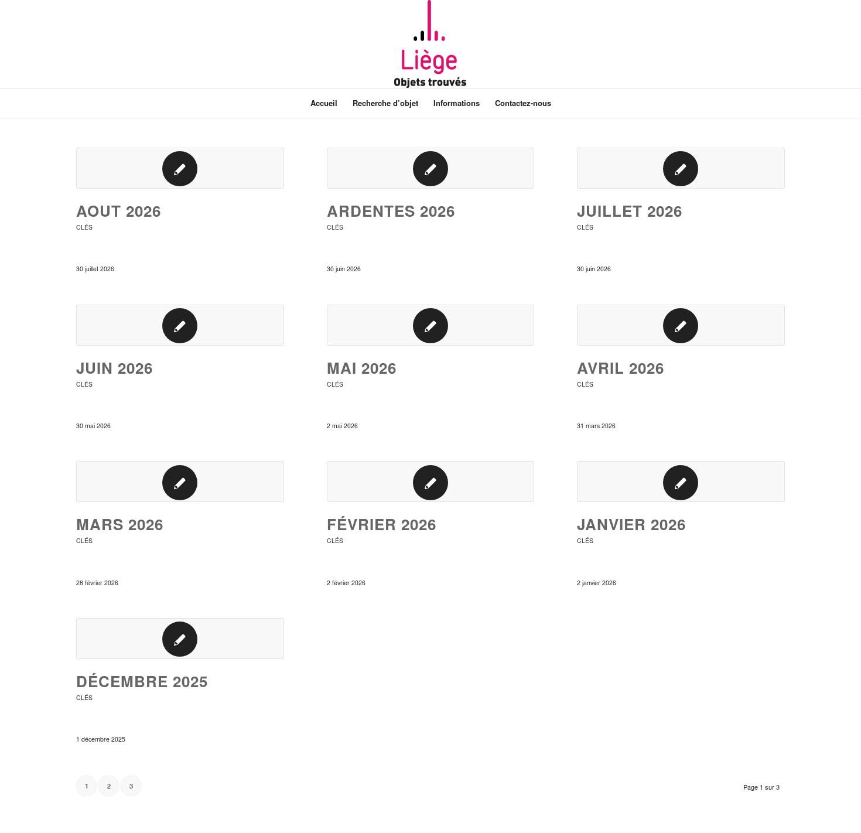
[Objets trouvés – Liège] (430, 44)
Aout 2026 (118, 210)
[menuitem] (324, 103)
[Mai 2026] (431, 325)
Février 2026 (381, 524)
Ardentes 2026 (391, 210)
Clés (84, 227)
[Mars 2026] (180, 481)
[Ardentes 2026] (431, 168)
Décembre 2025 (142, 681)
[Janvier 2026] (681, 481)
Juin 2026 (114, 367)
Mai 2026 (362, 367)
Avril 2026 (620, 367)
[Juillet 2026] (681, 168)
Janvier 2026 (631, 524)
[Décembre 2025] (180, 638)
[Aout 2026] (180, 168)
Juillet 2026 (629, 210)
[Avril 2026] (681, 325)
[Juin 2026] (180, 325)
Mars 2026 (119, 524)
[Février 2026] (431, 481)
